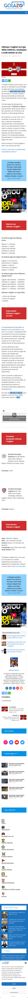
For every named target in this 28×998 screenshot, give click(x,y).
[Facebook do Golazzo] (11, 742)
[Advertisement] (14, 31)
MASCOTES (4, 876)
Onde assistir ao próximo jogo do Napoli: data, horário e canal (16, 780)
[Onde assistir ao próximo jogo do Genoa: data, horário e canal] (5, 790)
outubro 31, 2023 (7, 56)
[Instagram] (14, 688)
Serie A (23, 137)
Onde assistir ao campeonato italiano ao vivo (17, 913)
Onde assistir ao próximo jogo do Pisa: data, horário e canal (16, 764)
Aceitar (14, 984)
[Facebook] (6, 688)
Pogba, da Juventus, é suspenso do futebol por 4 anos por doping (17, 936)
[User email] (21, 688)
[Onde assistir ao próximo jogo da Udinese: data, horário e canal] (5, 798)
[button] (25, 963)
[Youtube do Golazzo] (17, 742)
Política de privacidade (13, 996)
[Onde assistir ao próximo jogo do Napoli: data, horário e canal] (5, 782)
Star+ (19, 382)
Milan (4, 145)
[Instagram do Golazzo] (6, 742)
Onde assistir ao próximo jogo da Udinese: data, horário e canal (16, 795)
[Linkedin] (10, 688)
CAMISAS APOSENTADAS (8, 883)
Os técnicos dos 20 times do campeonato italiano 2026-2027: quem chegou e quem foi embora (17, 929)
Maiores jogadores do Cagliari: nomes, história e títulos (16, 637)
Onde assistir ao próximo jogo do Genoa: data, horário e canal (16, 788)
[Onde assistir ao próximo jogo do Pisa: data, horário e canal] (5, 767)
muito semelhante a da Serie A (13, 330)
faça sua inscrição (13, 178)
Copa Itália (16, 117)
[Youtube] (17, 688)
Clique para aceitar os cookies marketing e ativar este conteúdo (14, 418)
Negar (14, 988)
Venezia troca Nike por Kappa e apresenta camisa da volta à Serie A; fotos (17, 944)
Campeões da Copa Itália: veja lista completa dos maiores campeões (16, 644)
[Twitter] (22, 742)
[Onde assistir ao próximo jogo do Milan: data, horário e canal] (5, 775)
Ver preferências (14, 992)
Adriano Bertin (17, 56)
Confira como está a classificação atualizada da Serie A (13, 150)
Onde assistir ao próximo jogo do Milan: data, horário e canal (16, 772)
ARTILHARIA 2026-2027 (8, 836)
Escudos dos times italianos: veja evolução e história (16, 651)
